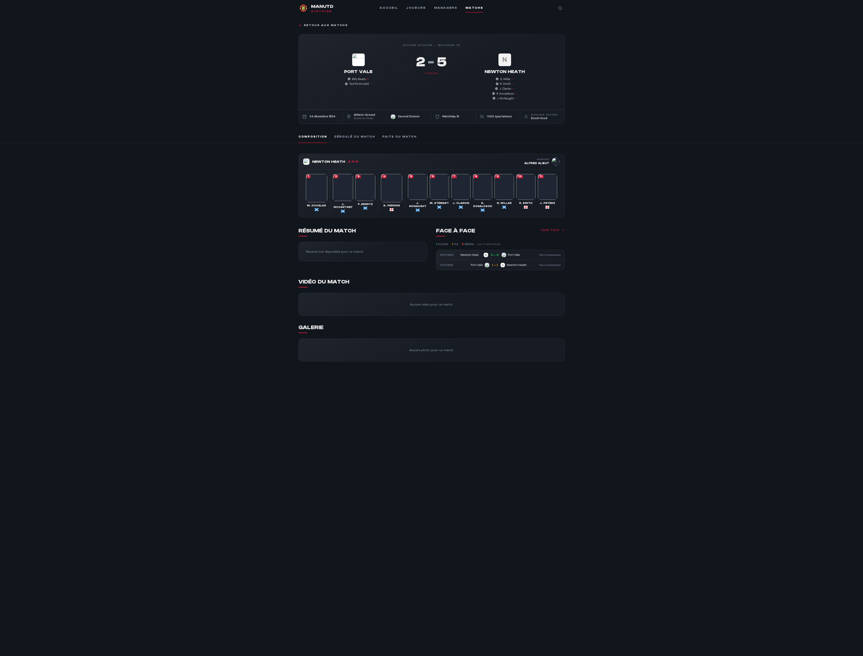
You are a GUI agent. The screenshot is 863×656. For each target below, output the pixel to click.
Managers (445, 7)
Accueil (389, 7)
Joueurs (416, 7)
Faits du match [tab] (399, 136)
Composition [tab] (312, 136)
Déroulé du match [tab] (354, 136)
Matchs (474, 7)
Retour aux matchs (326, 25)
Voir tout (550, 230)
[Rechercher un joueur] (560, 8)
